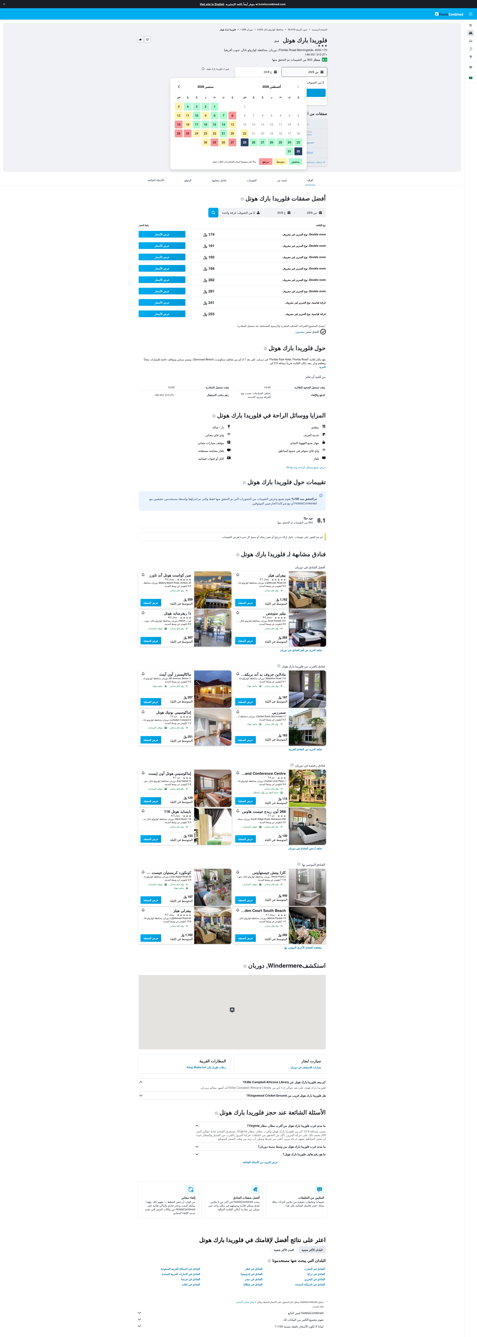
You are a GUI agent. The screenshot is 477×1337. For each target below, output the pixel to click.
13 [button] (262, 124)
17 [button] (289, 133)
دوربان (250, 29)
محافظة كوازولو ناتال (273, 29)
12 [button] (271, 124)
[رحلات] (471, 67)
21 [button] (253, 133)
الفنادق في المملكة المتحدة (310, 1284)
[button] (4, 4)
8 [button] (245, 115)
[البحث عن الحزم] (471, 49)
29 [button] (244, 142)
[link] (301, 650)
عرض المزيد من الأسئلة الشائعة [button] (260, 1162)
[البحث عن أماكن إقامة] (471, 33)
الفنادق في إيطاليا (253, 1284)
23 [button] (298, 142)
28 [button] (253, 142)
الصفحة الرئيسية (319, 29)
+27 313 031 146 (316, 54)
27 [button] (262, 142)
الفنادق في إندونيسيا (252, 1274)
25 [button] (280, 142)
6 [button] (262, 115)
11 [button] (280, 124)
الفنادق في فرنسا (190, 1279)
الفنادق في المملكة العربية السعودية (180, 1268)
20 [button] (262, 133)
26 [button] (271, 142)
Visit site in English (212, 4)
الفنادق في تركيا (316, 1274)
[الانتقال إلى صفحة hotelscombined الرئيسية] (449, 14)
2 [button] (298, 115)
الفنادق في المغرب (314, 1268)
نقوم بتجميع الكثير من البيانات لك (303, 1319)
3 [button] (289, 115)
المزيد (322, 367)
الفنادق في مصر (254, 1279)
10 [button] (289, 124)
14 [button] (253, 124)
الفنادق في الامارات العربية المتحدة (181, 1274)
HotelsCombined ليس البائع (305, 1313)
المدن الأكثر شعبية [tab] (284, 1250)
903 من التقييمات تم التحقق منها (292, 59)
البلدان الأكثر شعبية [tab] (312, 1250)
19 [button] (271, 133)
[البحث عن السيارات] (471, 41)
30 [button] (298, 151)
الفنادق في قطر (254, 1268)
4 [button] (280, 115)
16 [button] (298, 133)
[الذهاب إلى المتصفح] (471, 56)
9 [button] (298, 124)
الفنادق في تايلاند (191, 1284)
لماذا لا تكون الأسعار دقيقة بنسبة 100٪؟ (299, 1326)
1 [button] (245, 106)
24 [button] (289, 142)
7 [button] (254, 115)
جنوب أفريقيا (301, 29)
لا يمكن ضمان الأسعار (246, 1301)
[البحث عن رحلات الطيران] (471, 25)
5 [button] (271, 115)
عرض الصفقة (245, 602)
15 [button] (244, 124)
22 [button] (244, 133)
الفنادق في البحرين (314, 1279)
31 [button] (289, 151)
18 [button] (280, 133)
